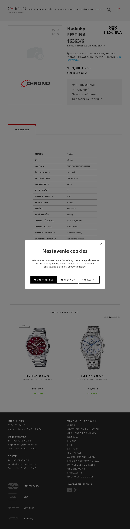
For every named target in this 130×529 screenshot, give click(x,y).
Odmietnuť (67, 280)
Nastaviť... (89, 280)
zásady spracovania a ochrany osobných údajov (69, 265)
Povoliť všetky (43, 280)
